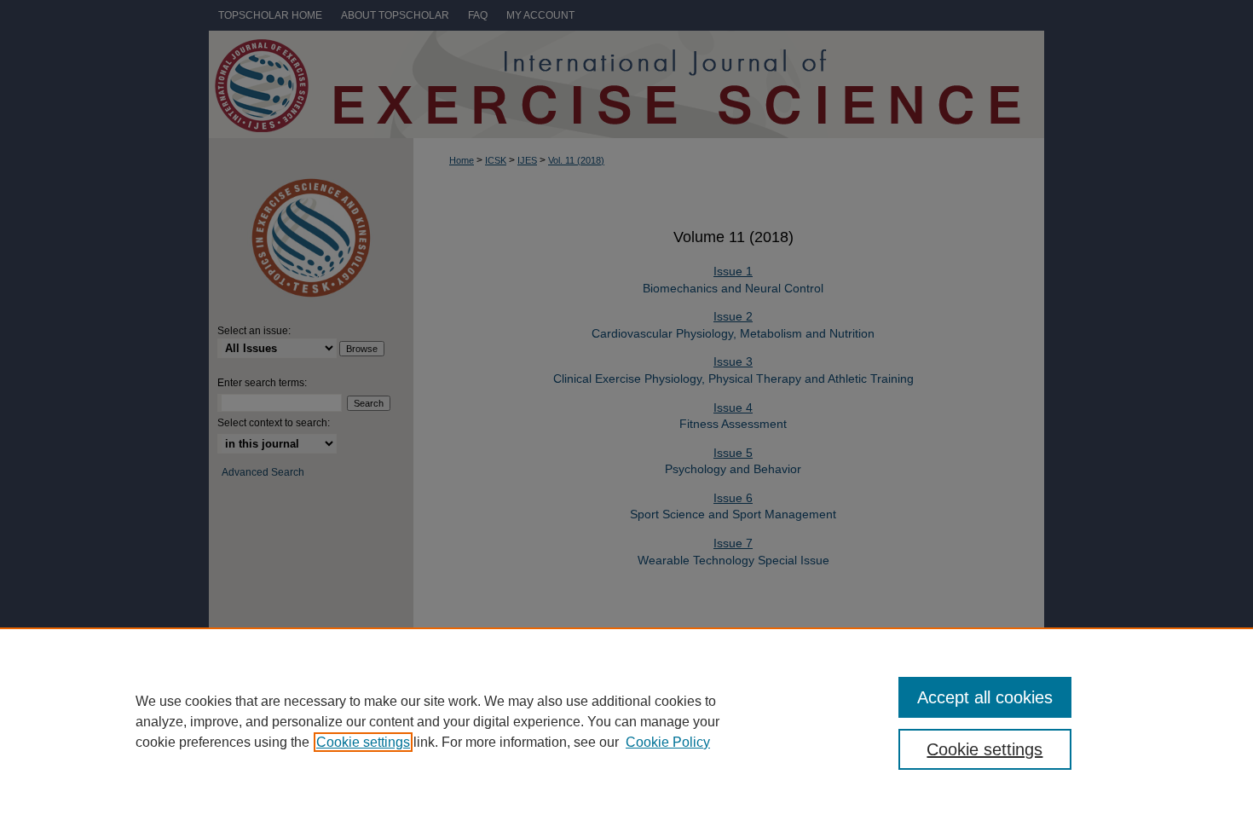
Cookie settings (363, 742)
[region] (626, 721)
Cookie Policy (668, 742)
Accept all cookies (985, 697)
